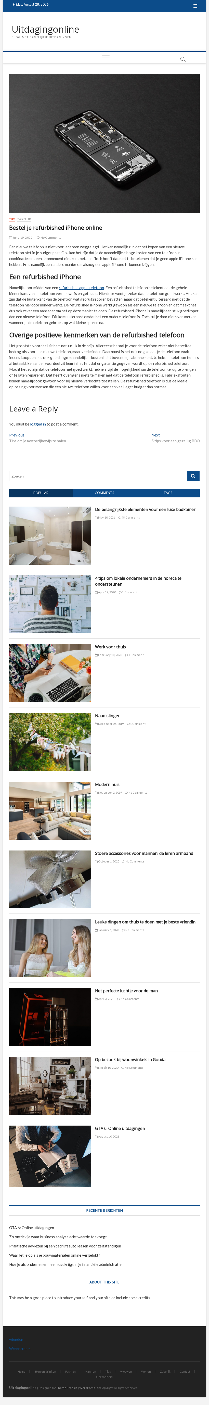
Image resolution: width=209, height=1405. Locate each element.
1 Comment (129, 592)
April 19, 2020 (107, 592)
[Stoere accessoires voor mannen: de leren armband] (50, 853)
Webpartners (20, 1348)
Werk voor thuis (110, 647)
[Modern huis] (50, 784)
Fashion (70, 1371)
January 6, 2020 (108, 930)
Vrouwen (126, 1371)
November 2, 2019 (110, 792)
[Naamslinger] (50, 715)
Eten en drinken (45, 1371)
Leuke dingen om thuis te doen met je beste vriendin (145, 922)
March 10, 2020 (108, 1067)
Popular (40, 493)
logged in (38, 424)
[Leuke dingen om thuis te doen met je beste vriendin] (50, 922)
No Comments (50, 237)
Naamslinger (107, 715)
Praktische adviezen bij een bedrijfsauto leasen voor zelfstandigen (65, 1246)
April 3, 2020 (106, 998)
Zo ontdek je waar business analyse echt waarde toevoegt (58, 1236)
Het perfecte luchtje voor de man (126, 991)
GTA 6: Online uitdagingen (120, 1128)
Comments (104, 493)
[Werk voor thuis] (50, 647)
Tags (168, 493)
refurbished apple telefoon (81, 287)
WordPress (87, 1388)
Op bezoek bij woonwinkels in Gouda (130, 1059)
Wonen (146, 1371)
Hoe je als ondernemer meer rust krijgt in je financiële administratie (65, 1264)
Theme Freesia (66, 1388)
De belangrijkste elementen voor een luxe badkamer (145, 509)
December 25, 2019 (111, 723)
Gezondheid (104, 1376)
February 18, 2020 (110, 654)
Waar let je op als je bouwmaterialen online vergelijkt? (54, 1255)
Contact (185, 1371)
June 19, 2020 (22, 237)
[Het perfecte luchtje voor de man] (50, 990)
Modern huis (107, 784)
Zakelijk (24, 219)
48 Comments (130, 517)
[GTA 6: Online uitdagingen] (50, 1128)
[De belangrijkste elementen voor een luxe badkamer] (50, 509)
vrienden (16, 1339)
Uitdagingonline (45, 29)
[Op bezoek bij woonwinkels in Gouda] (50, 1059)
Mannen (90, 1371)
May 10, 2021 (106, 517)
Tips (12, 219)
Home (21, 1371)
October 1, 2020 (108, 861)
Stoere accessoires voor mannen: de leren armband (144, 853)
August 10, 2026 (108, 1136)
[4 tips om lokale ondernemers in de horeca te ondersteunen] (50, 578)
